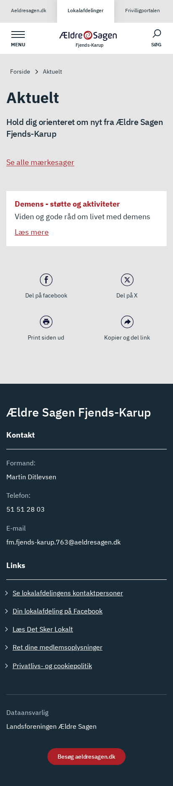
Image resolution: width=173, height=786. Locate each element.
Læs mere (32, 232)
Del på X (127, 295)
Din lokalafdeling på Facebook (57, 611)
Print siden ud (46, 337)
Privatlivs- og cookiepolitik (52, 665)
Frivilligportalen (142, 10)
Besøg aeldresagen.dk (86, 756)
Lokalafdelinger (86, 10)
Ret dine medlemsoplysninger (57, 647)
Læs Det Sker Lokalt (43, 629)
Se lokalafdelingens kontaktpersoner (68, 593)
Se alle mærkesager (40, 162)
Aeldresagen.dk (28, 10)
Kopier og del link (127, 337)
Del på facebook (46, 295)
